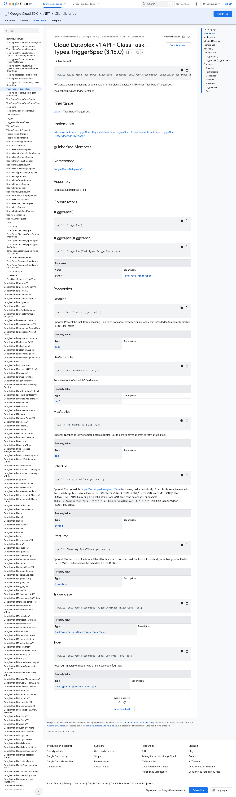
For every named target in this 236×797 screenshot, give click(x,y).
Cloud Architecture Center (155, 766)
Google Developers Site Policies (99, 726)
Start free (222, 13)
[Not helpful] (188, 36)
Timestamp (61, 584)
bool (57, 346)
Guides (24, 20)
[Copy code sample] (186, 70)
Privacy (67, 783)
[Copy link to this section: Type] (64, 643)
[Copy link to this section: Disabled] (69, 299)
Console (185, 3)
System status (101, 766)
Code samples (149, 761)
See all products (55, 751)
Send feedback (178, 45)
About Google (54, 783)
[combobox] (157, 4)
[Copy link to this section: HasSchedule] (76, 357)
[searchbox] (21, 30)
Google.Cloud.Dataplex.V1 (68, 169)
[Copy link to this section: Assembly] (73, 182)
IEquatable (98, 132)
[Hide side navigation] (38, 791)
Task (67, 132)
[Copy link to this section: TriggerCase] (75, 595)
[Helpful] (183, 36)
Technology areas (52, 3)
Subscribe (198, 790)
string (59, 525)
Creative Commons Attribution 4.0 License (134, 722)
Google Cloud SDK (24, 14)
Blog (191, 751)
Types (73, 132)
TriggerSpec (84, 132)
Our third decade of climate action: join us (132, 783)
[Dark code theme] (181, 70)
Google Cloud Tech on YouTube (204, 771)
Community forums (104, 751)
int (57, 455)
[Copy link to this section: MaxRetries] (73, 412)
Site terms (79, 783)
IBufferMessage (63, 136)
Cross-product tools (84, 3)
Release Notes (101, 761)
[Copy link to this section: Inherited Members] (94, 147)
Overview (9, 20)
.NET (46, 14)
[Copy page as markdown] (138, 52)
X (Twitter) (194, 761)
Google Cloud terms (98, 783)
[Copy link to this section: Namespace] (77, 161)
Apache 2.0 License (56, 726)
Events (192, 756)
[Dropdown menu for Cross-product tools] (99, 4)
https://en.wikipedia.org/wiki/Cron (101, 489)
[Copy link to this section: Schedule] (70, 466)
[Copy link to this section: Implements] (77, 124)
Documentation (70, 37)
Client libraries (65, 14)
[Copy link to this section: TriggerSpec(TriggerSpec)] (95, 238)
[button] (122, 147)
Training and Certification (154, 771)
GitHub (145, 751)
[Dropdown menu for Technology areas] (66, 4)
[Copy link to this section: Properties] (76, 289)
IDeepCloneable (140, 132)
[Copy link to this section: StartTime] (71, 536)
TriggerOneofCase (94, 632)
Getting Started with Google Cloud (159, 756)
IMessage (59, 132)
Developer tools (89, 37)
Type (93, 686)
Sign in (228, 4)
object (57, 111)
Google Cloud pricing (57, 756)
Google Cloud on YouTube (202, 766)
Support (98, 756)
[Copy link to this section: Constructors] (81, 202)
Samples (56, 20)
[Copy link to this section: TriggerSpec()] (77, 212)
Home (56, 37)
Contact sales (54, 766)
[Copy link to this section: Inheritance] (76, 104)
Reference (40, 20)
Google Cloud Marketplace (60, 761)
